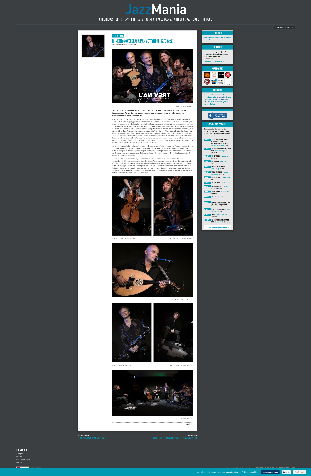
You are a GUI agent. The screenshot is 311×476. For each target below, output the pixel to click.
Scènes (150, 19)
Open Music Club (221, 215)
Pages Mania (164, 19)
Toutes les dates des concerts (217, 227)
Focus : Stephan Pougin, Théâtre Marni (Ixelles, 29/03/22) (174, 437)
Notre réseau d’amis (23, 459)
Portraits (137, 19)
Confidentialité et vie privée (263, 467)
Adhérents (217, 47)
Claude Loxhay (122, 45)
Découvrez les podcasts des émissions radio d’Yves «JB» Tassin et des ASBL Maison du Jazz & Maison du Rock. (217, 99)
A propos (19, 454)
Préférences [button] (300, 472)
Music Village (225, 156)
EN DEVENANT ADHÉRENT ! (214, 61)
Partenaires (217, 68)
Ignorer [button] (286, 472)
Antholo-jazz (182, 19)
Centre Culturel (225, 177)
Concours (217, 33)
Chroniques (106, 19)
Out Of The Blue (202, 19)
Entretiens (122, 19)
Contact (19, 462)
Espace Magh (219, 222)
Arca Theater (224, 161)
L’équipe (19, 456)
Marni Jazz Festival (221, 197)
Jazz (122, 35)
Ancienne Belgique (221, 151)
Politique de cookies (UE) (285, 467)
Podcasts (217, 90)
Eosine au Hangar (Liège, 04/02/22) (91, 437)
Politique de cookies (250, 472)
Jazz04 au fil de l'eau (217, 145)
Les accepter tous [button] (270, 472)
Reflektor (223, 183)
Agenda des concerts (217, 124)
